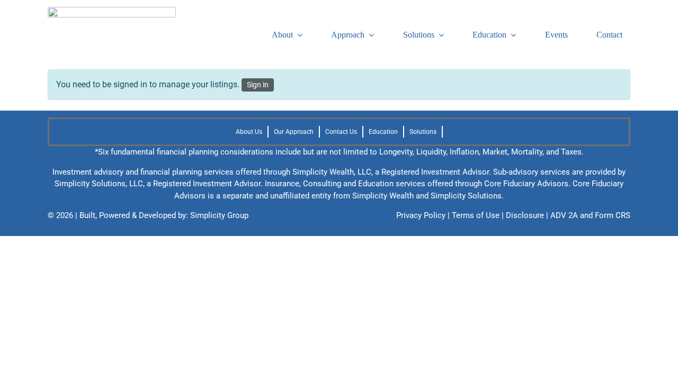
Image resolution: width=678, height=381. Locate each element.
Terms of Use (475, 215)
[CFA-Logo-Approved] (112, 11)
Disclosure (525, 215)
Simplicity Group (219, 215)
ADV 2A (564, 215)
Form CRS (612, 215)
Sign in (258, 84)
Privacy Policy (420, 215)
